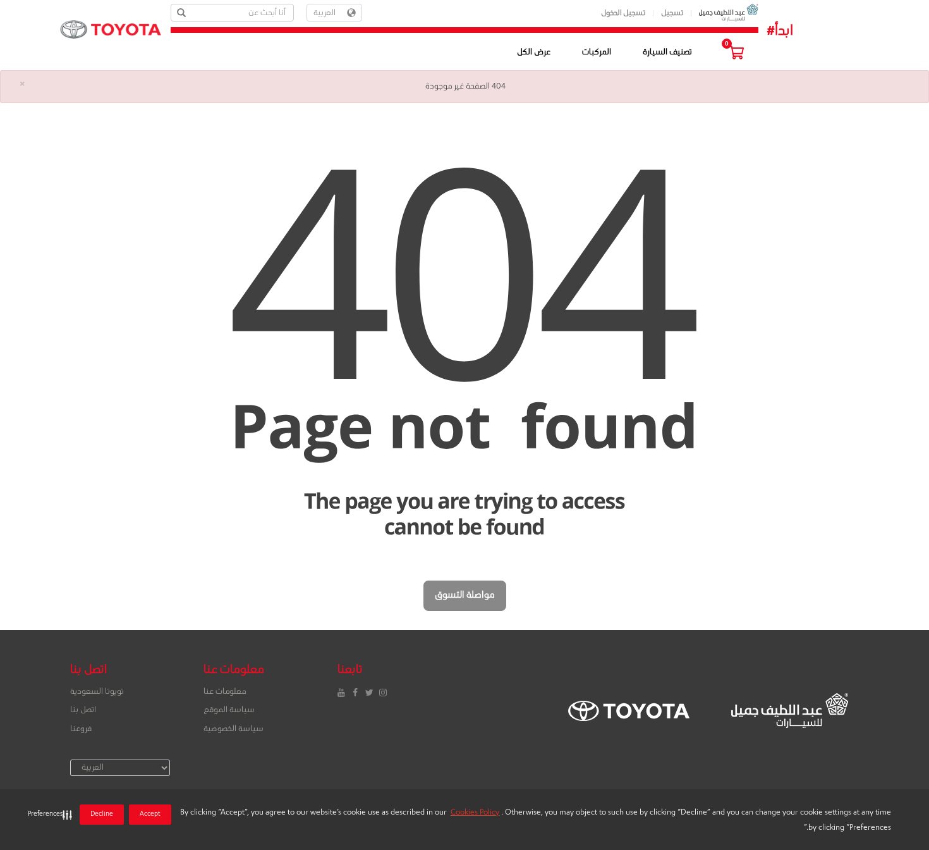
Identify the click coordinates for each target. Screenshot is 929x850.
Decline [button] (101, 814)
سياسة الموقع (229, 710)
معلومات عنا (224, 691)
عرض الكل (533, 52)
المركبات (596, 52)
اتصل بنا (83, 710)
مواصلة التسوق (465, 596)
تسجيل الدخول (623, 13)
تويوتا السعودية (97, 691)
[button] (47, 814)
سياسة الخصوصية (233, 729)
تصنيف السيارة (667, 52)
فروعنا (81, 729)
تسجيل (672, 13)
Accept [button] (150, 814)
